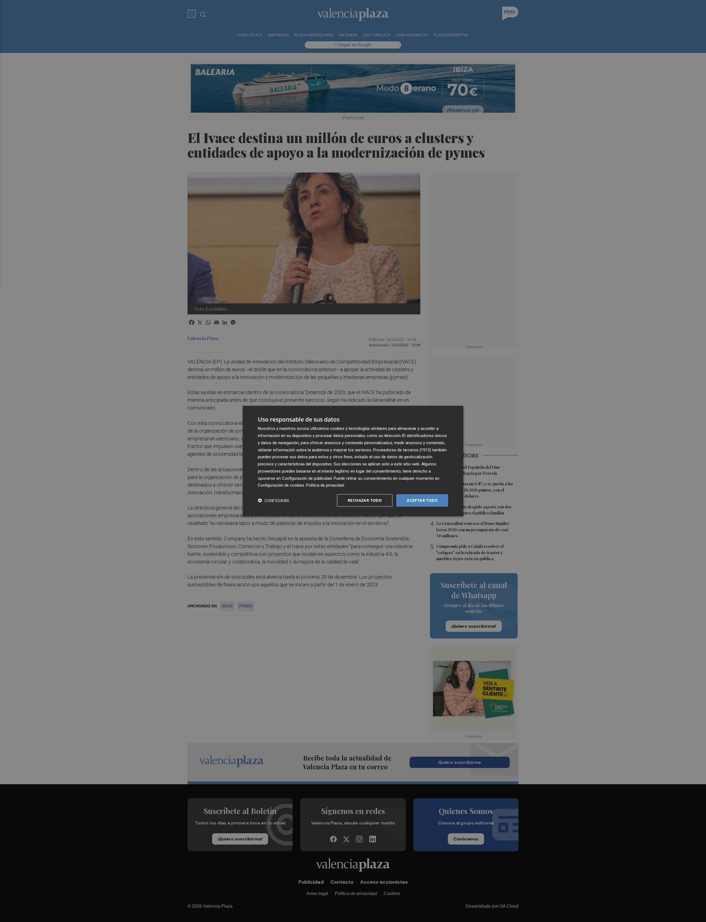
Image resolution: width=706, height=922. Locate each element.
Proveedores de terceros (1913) (402, 449)
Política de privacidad (325, 485)
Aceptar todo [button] (422, 500)
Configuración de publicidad (307, 478)
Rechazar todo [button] (365, 500)
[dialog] (353, 461)
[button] (273, 500)
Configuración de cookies (281, 485)
